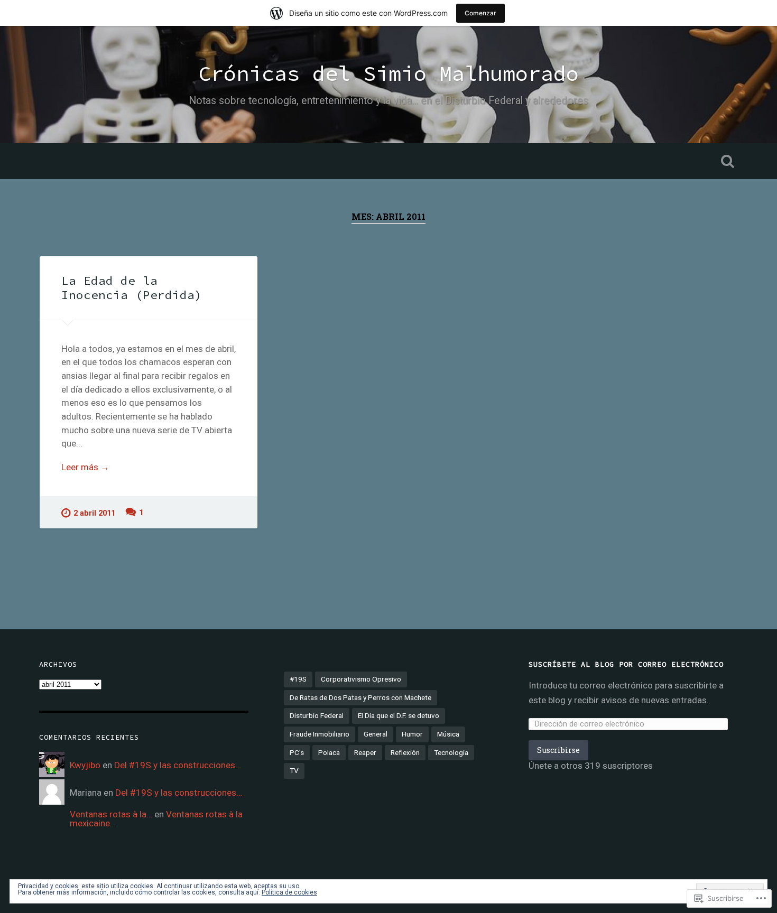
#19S (298, 679)
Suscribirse (558, 750)
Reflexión (405, 752)
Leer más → (85, 467)
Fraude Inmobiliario (319, 734)
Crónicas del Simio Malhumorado (388, 73)
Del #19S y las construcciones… (177, 765)
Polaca (329, 752)
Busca (727, 161)
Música (448, 734)
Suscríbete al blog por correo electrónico (626, 664)
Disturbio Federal (317, 715)
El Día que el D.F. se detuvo (398, 715)
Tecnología (451, 752)
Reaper (365, 752)
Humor (412, 734)
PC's (297, 752)
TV (294, 770)
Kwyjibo (85, 765)
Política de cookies (289, 892)
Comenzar (480, 13)
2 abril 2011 (94, 513)
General (375, 734)
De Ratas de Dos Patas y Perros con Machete (360, 697)
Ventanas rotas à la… (111, 814)
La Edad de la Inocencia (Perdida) (131, 287)
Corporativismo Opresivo (361, 679)
